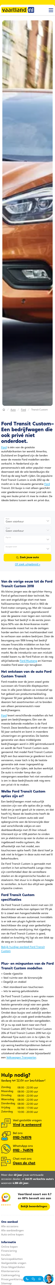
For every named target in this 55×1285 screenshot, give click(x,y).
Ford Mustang (28, 661)
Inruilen (6, 1255)
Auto (13, 410)
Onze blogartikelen (13, 1267)
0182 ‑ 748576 (23, 1150)
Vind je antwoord (27, 1125)
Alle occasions (9, 1226)
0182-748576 (22, 1137)
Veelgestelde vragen (13, 1263)
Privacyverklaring (12, 1279)
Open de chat (24, 1163)
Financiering (9, 1251)
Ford (23, 410)
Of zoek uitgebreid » (27, 564)
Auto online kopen (12, 1235)
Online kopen (9, 1247)
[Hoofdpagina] (3, 410)
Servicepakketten (12, 1259)
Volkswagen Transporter (21, 1057)
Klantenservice (10, 1271)
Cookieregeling (10, 1275)
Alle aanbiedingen (12, 1230)
